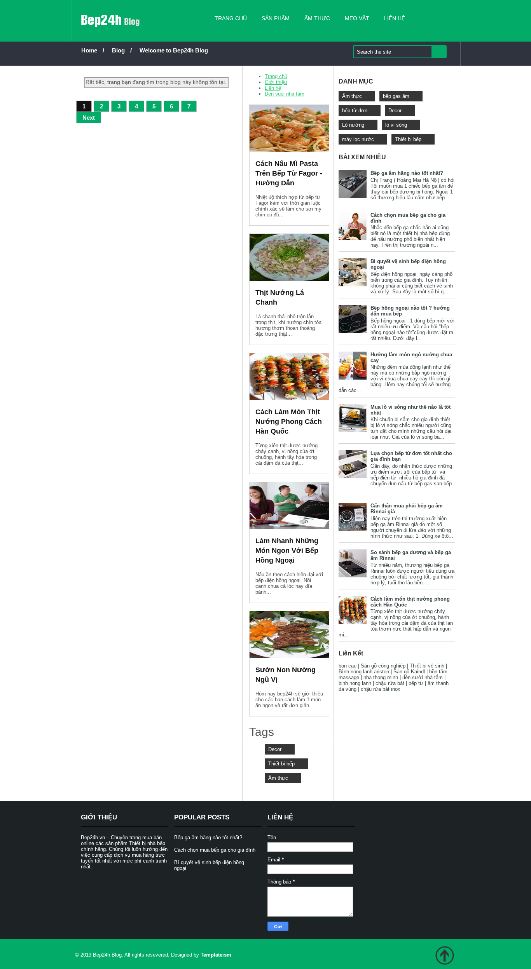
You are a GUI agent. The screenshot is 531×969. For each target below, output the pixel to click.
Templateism (216, 955)
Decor (274, 749)
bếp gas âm (396, 96)
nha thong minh (380, 677)
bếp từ (416, 683)
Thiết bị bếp (281, 764)
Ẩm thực (317, 18)
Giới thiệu (276, 82)
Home (89, 50)
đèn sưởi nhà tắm (422, 677)
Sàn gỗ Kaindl (409, 671)
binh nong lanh (355, 683)
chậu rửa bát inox (380, 689)
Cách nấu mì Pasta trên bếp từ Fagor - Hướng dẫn (288, 173)
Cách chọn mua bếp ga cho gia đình (214, 850)
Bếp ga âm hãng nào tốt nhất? (406, 173)
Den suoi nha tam (284, 94)
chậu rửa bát (390, 683)
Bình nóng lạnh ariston (364, 671)
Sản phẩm (276, 18)
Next (88, 117)
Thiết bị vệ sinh (427, 666)
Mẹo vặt (357, 18)
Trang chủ (231, 18)
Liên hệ (394, 18)
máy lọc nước (358, 139)
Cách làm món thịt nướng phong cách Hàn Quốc (288, 421)
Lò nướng (353, 125)
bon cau (347, 666)
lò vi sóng (396, 125)
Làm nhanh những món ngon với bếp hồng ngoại (286, 550)
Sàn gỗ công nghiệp (383, 666)
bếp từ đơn (354, 110)
